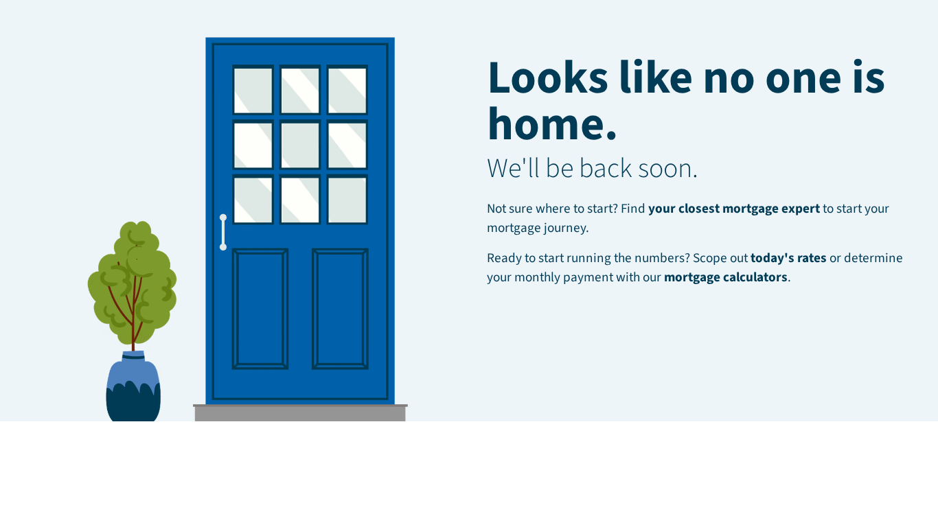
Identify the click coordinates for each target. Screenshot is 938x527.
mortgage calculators (726, 277)
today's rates (789, 258)
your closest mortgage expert (734, 208)
